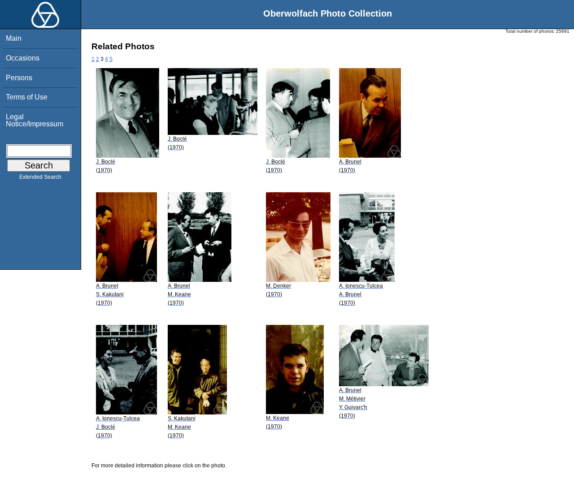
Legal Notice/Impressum (34, 120)
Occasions (22, 58)
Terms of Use (27, 97)
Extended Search (40, 177)
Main (14, 38)
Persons (19, 78)
